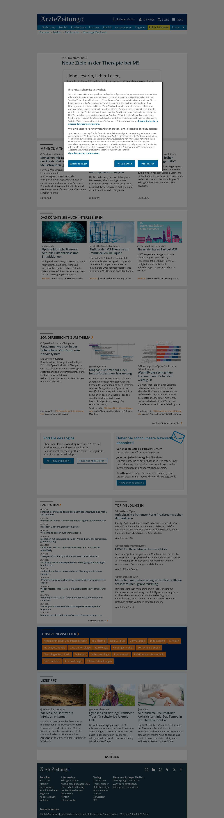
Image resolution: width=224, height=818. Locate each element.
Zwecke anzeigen (78, 163)
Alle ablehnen (125, 163)
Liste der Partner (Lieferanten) (83, 153)
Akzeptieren (148, 163)
